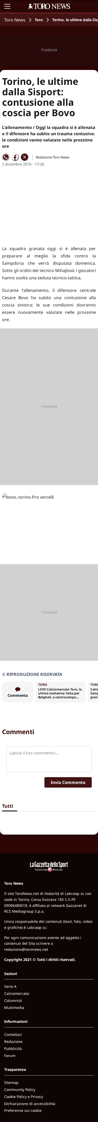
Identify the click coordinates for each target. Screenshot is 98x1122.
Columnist (13, 1000)
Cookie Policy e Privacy (23, 1096)
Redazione (13, 1041)
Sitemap (11, 1082)
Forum (9, 1055)
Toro (39, 19)
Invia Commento (68, 782)
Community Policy (19, 1089)
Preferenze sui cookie (23, 1110)
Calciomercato (16, 993)
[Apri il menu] (7, 6)
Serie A (10, 986)
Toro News (14, 20)
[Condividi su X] (24, 157)
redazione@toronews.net (26, 949)
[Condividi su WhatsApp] (5, 157)
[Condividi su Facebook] (15, 157)
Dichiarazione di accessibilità (29, 1103)
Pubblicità (13, 1048)
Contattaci (13, 1034)
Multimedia (14, 1007)
